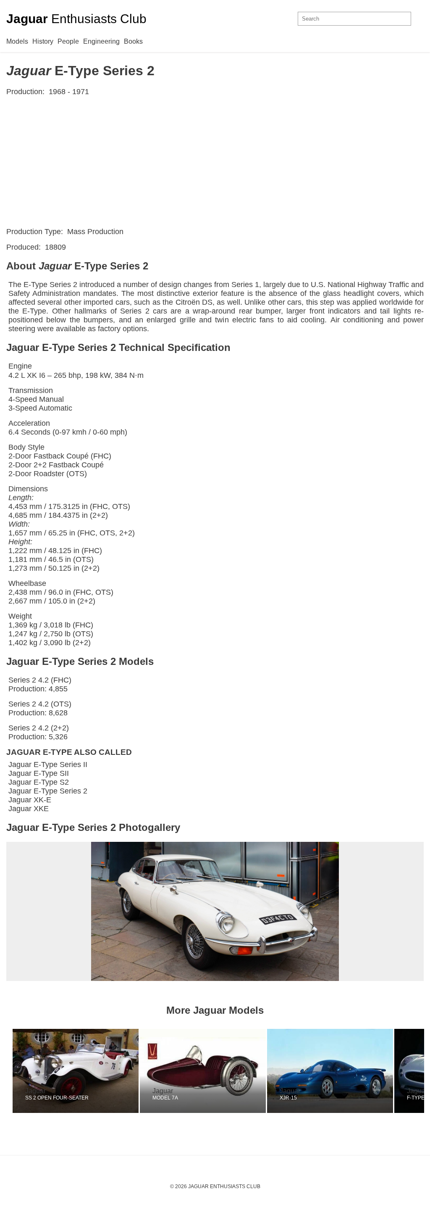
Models (17, 41)
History (42, 41)
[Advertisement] (215, 162)
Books (133, 41)
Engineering (101, 41)
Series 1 (245, 284)
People (68, 41)
